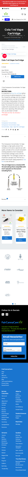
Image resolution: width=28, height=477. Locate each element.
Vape (11, 127)
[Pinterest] (11, 129)
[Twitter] (8, 129)
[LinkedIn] (15, 129)
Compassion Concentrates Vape (10, 47)
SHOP (7, 19)
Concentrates (5, 127)
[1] (12, 304)
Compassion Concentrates (8, 46)
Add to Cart (17, 76)
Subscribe (14, 356)
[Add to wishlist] (11, 215)
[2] (15, 304)
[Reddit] (18, 129)
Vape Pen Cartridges (19, 127)
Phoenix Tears (7, 229)
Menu (2, 19)
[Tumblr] (13, 129)
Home (3, 44)
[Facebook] (6, 129)
